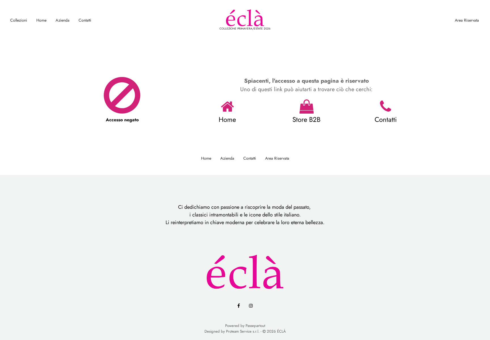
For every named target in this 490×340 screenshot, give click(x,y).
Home (41, 20)
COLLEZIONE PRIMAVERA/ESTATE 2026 (245, 28)
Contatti (85, 20)
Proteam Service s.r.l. (242, 331)
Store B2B (306, 119)
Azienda (62, 20)
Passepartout (255, 325)
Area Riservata (467, 20)
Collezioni (18, 20)
